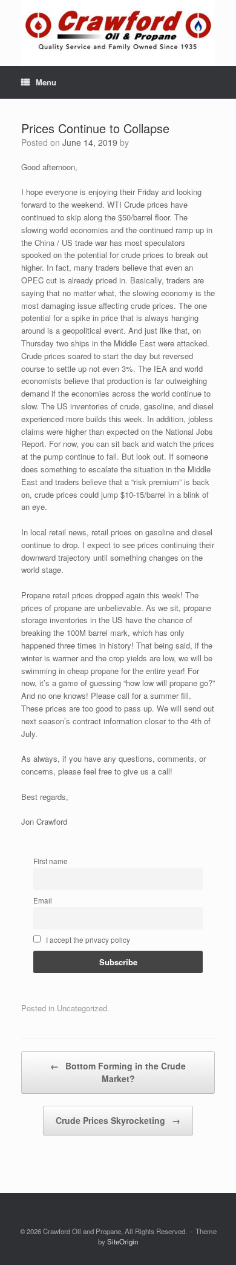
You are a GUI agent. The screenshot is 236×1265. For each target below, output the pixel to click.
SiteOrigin (122, 1241)
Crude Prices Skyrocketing (118, 1120)
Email (42, 900)
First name (50, 861)
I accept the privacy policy (87, 940)
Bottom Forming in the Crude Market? (118, 1072)
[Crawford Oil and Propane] (118, 33)
